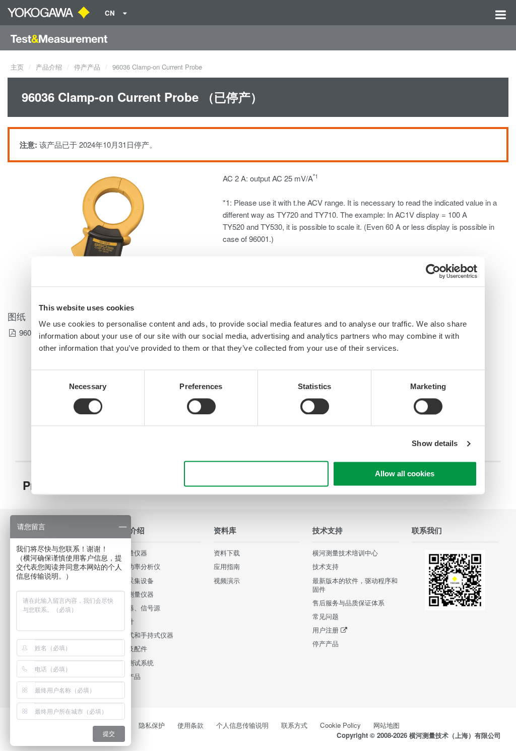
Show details (435, 443)
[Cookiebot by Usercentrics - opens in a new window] (433, 271)
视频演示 (227, 580)
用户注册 (325, 630)
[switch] (201, 406)
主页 (17, 67)
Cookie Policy (340, 725)
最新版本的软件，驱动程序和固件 (355, 585)
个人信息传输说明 (242, 725)
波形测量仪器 (134, 594)
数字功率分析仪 (137, 566)
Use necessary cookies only (256, 474)
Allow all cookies (404, 474)
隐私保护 (152, 725)
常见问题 (325, 616)
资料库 (225, 530)
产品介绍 (49, 67)
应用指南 (227, 566)
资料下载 (227, 552)
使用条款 (190, 725)
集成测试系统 (134, 662)
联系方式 (294, 725)
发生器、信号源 (137, 607)
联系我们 (427, 530)
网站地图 (386, 725)
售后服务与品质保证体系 (348, 602)
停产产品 (87, 67)
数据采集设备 (134, 580)
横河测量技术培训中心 (345, 552)
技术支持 (327, 530)
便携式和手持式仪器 (143, 635)
